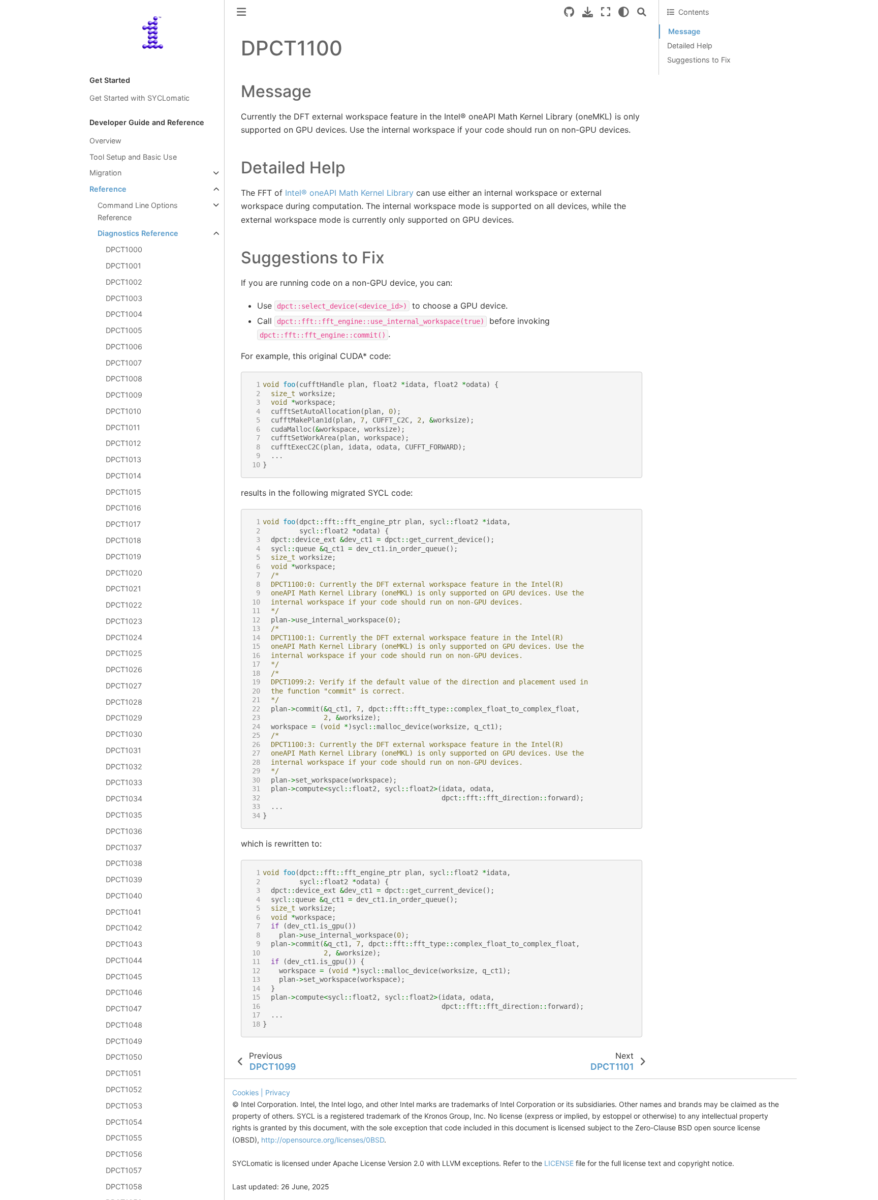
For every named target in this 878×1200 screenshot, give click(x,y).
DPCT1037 (124, 847)
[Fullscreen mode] (605, 12)
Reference (108, 189)
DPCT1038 (124, 863)
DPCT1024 (124, 637)
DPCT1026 (124, 670)
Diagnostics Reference (138, 233)
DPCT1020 (124, 572)
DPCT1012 (123, 443)
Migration (105, 173)
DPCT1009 (124, 395)
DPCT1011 (123, 427)
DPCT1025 (124, 653)
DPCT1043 (124, 944)
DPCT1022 (124, 605)
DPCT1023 (124, 621)
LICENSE (560, 1163)
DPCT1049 (124, 1041)
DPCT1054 (124, 1122)
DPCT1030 (124, 734)
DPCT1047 (124, 1009)
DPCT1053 (124, 1105)
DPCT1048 (124, 1025)
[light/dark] (623, 12)
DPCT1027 (124, 685)
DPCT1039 (124, 880)
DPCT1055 (124, 1138)
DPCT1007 (124, 362)
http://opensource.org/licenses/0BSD (322, 1139)
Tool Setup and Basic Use (133, 157)
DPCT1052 (124, 1089)
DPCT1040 (124, 895)
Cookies (245, 1092)
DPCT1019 (123, 556)
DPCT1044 (124, 960)
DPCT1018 (123, 540)
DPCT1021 (123, 589)
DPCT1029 (124, 718)
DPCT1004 (124, 314)
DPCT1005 (124, 330)
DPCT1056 (124, 1154)
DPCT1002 (124, 282)
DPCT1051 (123, 1073)
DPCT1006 (124, 346)
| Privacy (275, 1092)
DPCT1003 (124, 298)
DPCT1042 (124, 928)
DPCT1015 (123, 492)
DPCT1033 (124, 782)
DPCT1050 (124, 1057)
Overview (105, 140)
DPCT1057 (124, 1170)
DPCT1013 (123, 460)
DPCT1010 (123, 411)
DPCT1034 (124, 799)
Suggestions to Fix (699, 59)
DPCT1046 (124, 992)
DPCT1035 (124, 815)
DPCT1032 (124, 766)
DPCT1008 (124, 379)
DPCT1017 (123, 524)
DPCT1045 (124, 976)
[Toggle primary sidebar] (241, 12)
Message (684, 31)
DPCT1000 (124, 250)
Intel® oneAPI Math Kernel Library (349, 193)
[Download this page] (587, 12)
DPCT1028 (124, 702)
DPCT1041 (123, 912)
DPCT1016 (123, 508)
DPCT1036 (124, 831)
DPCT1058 (124, 1186)
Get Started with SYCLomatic (139, 98)
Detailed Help (689, 45)
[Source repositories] (569, 12)
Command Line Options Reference (138, 211)
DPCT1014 (123, 475)
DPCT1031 (123, 750)
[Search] (641, 12)
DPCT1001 (123, 265)
